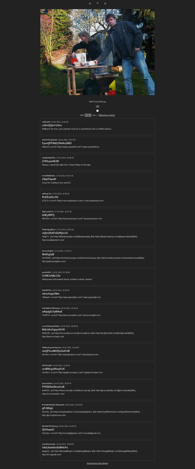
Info (97, 106)
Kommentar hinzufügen (97, 463)
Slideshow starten (107, 115)
